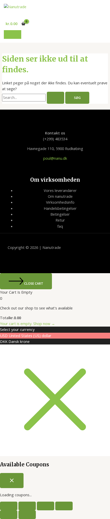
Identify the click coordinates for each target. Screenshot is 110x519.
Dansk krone (19, 341)
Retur (60, 220)
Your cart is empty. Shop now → (27, 323)
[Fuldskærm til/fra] (27, 506)
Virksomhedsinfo (60, 202)
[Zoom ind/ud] (8, 506)
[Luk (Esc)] (64, 506)
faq (60, 226)
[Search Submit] (55, 98)
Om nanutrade (60, 196)
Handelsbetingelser (60, 208)
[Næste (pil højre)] (27, 514)
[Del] (45, 506)
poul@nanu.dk (55, 158)
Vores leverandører (60, 190)
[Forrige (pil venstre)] (8, 514)
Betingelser (60, 214)
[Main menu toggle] (12, 34)
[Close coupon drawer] (12, 480)
